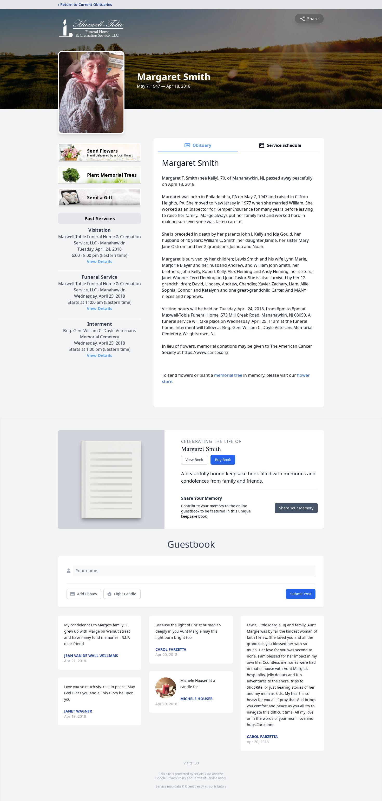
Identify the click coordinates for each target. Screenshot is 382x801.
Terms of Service (205, 778)
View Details (99, 261)
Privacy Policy (176, 778)
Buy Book (223, 459)
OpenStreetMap (196, 786)
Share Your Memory (296, 507)
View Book (194, 459)
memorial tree (228, 375)
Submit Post (300, 593)
